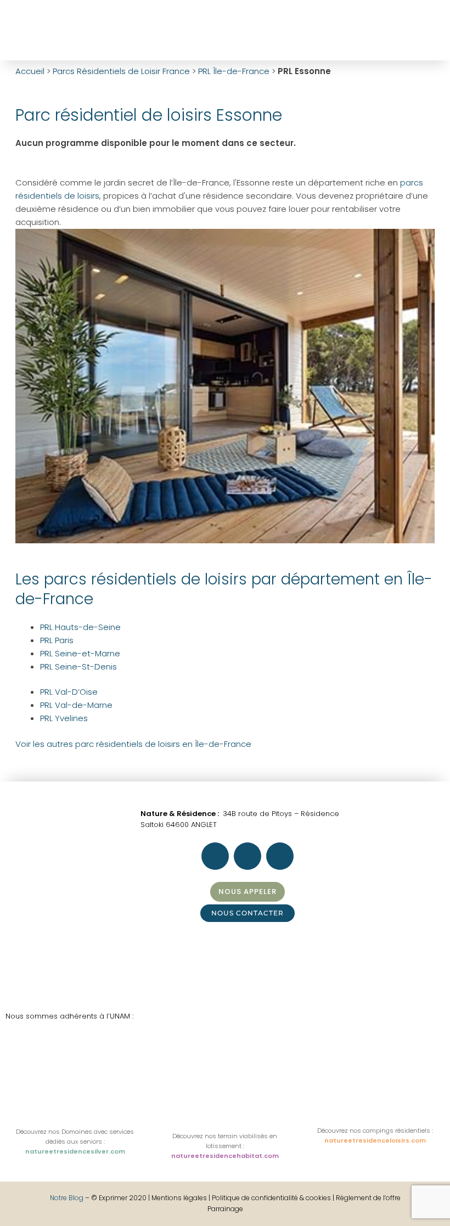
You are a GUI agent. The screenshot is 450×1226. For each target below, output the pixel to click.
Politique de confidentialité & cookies (271, 1197)
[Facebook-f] (288, 28)
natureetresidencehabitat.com (225, 1155)
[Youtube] (377, 28)
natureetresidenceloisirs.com (375, 1140)
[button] (266, 30)
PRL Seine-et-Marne (80, 653)
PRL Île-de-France (233, 71)
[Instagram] (318, 28)
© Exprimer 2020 (119, 1197)
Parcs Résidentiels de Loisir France (121, 71)
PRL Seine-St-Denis (78, 666)
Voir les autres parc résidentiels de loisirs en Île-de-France (133, 744)
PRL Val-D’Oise (69, 692)
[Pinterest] (348, 28)
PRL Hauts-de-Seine (80, 627)
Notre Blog (66, 1197)
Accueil (29, 71)
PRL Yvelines (64, 718)
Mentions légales (180, 1197)
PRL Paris (57, 640)
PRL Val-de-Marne (76, 705)
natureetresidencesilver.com (75, 1151)
